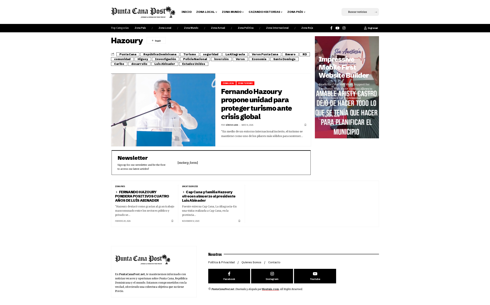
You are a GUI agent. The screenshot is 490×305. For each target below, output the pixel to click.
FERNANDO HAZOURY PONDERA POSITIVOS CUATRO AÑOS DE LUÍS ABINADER (142, 196)
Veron (240, 59)
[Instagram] (343, 28)
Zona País (140, 27)
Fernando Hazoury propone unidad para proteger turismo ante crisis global (256, 104)
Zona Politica (245, 27)
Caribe (119, 64)
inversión (221, 59)
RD (305, 54)
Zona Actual (218, 27)
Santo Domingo (284, 59)
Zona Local (164, 27)
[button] (314, 12)
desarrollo (139, 64)
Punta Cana (127, 54)
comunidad (122, 59)
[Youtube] (315, 276)
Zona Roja (307, 27)
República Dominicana (159, 54)
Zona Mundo (191, 27)
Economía (259, 59)
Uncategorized (190, 186)
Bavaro (290, 54)
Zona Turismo (245, 83)
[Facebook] (331, 28)
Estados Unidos (193, 64)
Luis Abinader (164, 64)
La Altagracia (235, 54)
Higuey (143, 59)
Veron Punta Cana (265, 54)
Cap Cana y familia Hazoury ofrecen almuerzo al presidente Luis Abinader (209, 196)
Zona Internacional (277, 27)
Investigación (165, 59)
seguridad (210, 54)
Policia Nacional (195, 59)
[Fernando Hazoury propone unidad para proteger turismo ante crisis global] (163, 110)
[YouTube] (337, 28)
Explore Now (331, 116)
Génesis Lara (232, 125)
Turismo (189, 54)
